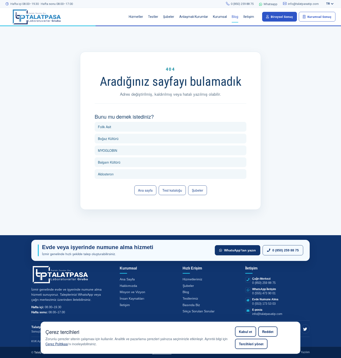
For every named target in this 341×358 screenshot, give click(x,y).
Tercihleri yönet (251, 344)
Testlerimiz (190, 298)
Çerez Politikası (56, 344)
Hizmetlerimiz (192, 279)
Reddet (267, 331)
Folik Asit (104, 126)
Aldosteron (106, 174)
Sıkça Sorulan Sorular (199, 311)
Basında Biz (191, 305)
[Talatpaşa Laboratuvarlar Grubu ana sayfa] (40, 16)
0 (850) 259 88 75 (285, 250)
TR (328, 3)
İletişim (125, 305)
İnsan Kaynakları (132, 298)
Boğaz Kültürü (108, 138)
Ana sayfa (145, 190)
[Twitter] (305, 329)
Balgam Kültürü (109, 162)
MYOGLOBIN (107, 150)
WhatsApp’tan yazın (240, 250)
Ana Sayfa (127, 279)
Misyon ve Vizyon (132, 292)
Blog (186, 292)
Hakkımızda (128, 286)
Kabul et (245, 331)
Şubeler (197, 190)
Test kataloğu (172, 190)
